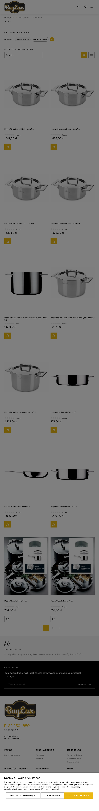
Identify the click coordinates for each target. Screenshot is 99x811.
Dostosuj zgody (52, 796)
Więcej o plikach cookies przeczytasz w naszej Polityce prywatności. (31, 789)
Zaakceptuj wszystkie (78, 796)
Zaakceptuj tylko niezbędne (23, 796)
